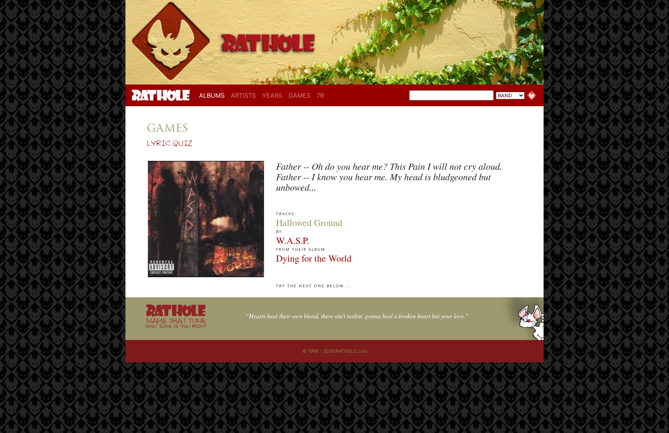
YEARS (272, 95)
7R (320, 95)
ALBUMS (213, 95)
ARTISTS (243, 95)
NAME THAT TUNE (176, 322)
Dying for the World (314, 258)
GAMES (299, 95)
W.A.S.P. (292, 240)
